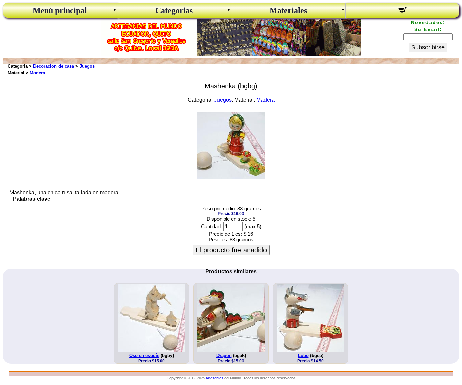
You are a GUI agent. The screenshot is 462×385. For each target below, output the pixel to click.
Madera (37, 73)
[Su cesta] (402, 11)
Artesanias (214, 378)
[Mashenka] (231, 177)
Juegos (87, 66)
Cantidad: (211, 226)
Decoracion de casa (53, 66)
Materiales (288, 10)
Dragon (224, 355)
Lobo (303, 355)
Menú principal (60, 10)
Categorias (174, 10)
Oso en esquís (144, 355)
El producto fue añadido (231, 250)
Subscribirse (428, 47)
